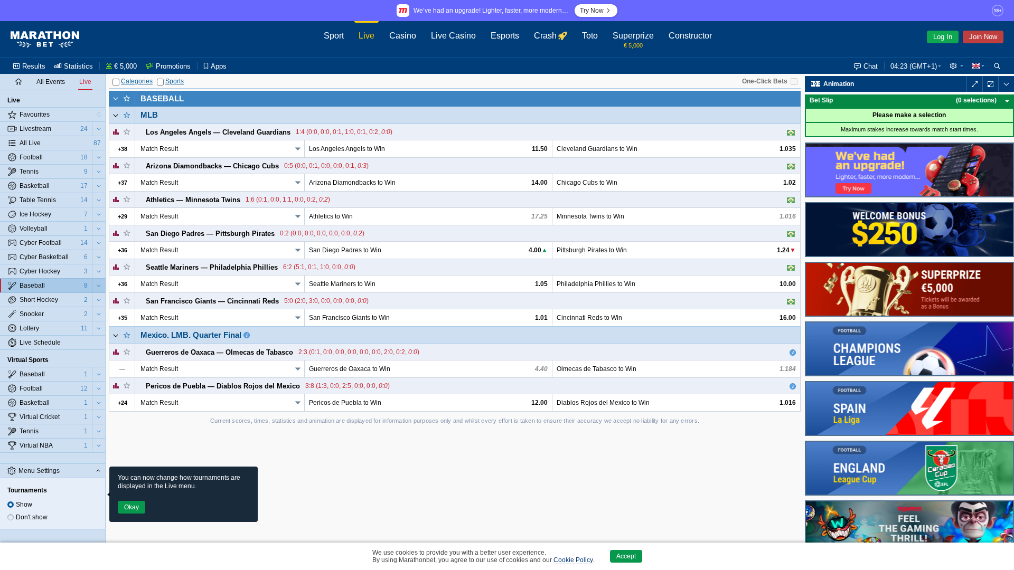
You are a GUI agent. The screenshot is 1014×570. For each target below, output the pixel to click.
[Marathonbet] (45, 39)
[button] (956, 66)
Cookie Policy (573, 560)
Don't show (32, 517)
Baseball (162, 98)
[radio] (10, 504)
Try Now (592, 10)
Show (24, 504)
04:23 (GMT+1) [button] (913, 66)
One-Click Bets (764, 81)
